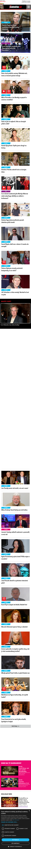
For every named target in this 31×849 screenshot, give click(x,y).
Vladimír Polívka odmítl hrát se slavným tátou (13, 171)
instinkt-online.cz (23, 806)
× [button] (29, 810)
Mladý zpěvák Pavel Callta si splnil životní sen (15, 673)
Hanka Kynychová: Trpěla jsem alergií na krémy (13, 147)
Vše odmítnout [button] (15, 843)
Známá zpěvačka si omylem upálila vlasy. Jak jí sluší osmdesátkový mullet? (15, 650)
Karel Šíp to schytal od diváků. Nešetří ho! (14, 605)
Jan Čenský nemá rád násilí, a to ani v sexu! (14, 488)
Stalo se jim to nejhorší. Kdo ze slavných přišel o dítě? (13, 123)
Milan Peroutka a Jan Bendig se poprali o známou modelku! (14, 99)
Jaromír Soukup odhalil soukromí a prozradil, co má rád (15, 533)
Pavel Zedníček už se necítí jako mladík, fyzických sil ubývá (13, 720)
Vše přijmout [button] (15, 839)
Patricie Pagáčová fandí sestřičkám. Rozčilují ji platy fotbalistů (10, 27)
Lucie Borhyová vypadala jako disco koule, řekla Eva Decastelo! (11, 48)
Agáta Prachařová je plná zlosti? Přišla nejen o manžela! (15, 558)
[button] (15, 822)
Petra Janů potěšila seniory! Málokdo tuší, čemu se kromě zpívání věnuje (14, 75)
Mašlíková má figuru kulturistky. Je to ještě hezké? (14, 696)
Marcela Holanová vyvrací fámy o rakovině (14, 627)
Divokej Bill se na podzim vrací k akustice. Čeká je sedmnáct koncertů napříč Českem (24, 801)
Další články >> (15, 726)
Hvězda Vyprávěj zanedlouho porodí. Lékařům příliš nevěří (12, 221)
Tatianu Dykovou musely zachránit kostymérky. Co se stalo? (11, 269)
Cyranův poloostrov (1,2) (24, 781)
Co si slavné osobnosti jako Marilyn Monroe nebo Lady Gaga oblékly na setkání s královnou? (14, 196)
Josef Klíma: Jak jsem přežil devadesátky (24, 769)
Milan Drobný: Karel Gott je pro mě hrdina (14, 510)
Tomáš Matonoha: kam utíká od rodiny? (10, 325)
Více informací (16, 820)
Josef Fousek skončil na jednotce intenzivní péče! (14, 582)
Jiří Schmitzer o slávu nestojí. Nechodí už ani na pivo (15, 293)
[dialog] (15, 829)
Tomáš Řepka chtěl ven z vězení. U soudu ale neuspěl (15, 245)
